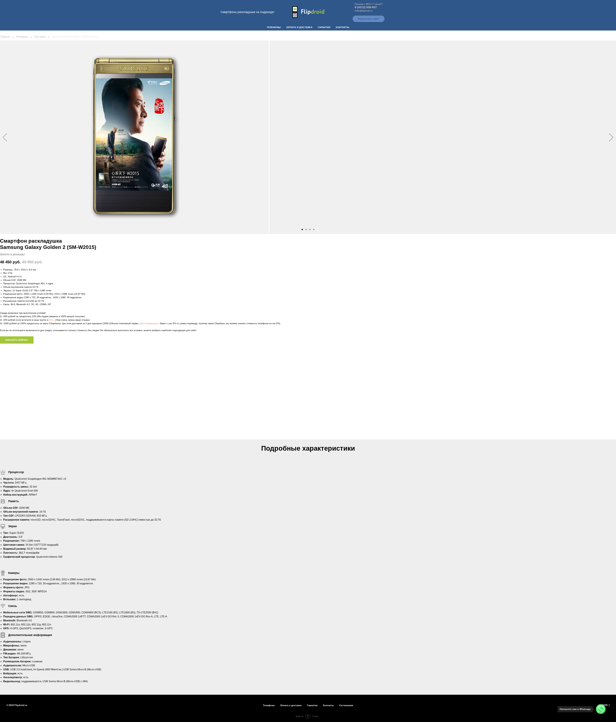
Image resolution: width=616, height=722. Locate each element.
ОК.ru (52, 320)
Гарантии (324, 27)
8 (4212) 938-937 (366, 7)
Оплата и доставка (299, 27)
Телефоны (274, 27)
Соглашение (346, 705)
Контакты (342, 27)
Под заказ (40, 36)
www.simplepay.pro (149, 323)
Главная (5, 36)
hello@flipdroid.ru (363, 10)
